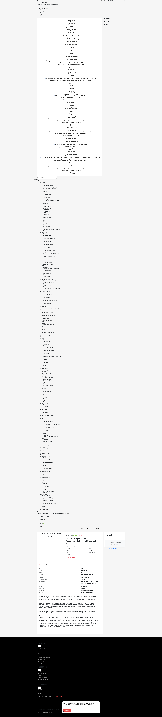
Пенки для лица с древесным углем (51, 424)
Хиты (42, 11)
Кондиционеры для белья (49, 498)
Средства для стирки (72, 152)
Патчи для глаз (46, 211)
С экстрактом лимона (48, 442)
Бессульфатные (47, 341)
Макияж (71, 85)
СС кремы (45, 406)
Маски (72, 21)
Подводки (45, 389)
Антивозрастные (47, 194)
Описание (41, 564)
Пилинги (72, 105)
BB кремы (45, 404)
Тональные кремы (47, 380)
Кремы (72, 26)
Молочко (45, 470)
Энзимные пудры (72, 117)
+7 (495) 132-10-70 (121, 0)
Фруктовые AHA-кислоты (72, 37)
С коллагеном (46, 196)
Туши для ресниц (47, 391)
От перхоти (45, 339)
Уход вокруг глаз (72, 43)
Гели (72, 50)
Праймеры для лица (48, 377)
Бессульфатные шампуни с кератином (52, 351)
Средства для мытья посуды (72, 155)
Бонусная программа (47, 0)
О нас (39, 671)
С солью (45, 488)
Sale (41, 14)
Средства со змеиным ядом (49, 286)
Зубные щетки (71, 143)
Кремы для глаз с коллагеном (50, 255)
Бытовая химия (71, 151)
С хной (44, 355)
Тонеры (72, 30)
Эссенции (71, 55)
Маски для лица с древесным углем (51, 190)
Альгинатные (46, 214)
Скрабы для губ (46, 297)
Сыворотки (72, 23)
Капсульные (46, 274)
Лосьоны (72, 46)
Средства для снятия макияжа (72, 94)
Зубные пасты (71, 140)
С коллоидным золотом (48, 199)
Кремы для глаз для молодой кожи (51, 253)
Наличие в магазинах (51, 564)
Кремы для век (46, 258)
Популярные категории (72, 27)
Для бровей (72, 92)
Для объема (46, 353)
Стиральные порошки (48, 500)
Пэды (72, 33)
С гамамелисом (46, 302)
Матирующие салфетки (48, 385)
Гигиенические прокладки (72, 141)
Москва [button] (38, 0)
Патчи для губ (46, 292)
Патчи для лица (46, 218)
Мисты (72, 52)
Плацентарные (46, 276)
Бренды (42, 9)
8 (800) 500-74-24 (112, 0)
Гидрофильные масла (72, 44)
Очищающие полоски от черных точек (52, 229)
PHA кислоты (72, 38)
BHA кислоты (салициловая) (72, 40)
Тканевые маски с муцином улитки (51, 187)
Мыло (72, 110)
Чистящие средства (72, 154)
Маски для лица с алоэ (48, 193)
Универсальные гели (48, 462)
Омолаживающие (47, 233)
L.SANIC (91, 550)
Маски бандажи (46, 227)
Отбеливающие (46, 205)
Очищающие (46, 420)
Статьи (39, 691)
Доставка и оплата (44, 516)
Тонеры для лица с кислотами (50, 300)
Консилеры (45, 383)
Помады (45, 397)
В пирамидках (46, 439)
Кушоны (45, 407)
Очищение (71, 102)
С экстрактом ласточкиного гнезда (51, 268)
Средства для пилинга (48, 282)
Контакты (42, 15)
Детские (45, 485)
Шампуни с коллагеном (48, 350)
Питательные (46, 259)
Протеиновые (46, 197)
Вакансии (55, 0)
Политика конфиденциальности (45, 712)
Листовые (45, 230)
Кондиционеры (72, 73)
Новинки (42, 12)
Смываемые (46, 212)
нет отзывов (80, 535)
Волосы (71, 67)
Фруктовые (45, 433)
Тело (71, 125)
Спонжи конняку (72, 116)
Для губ (72, 89)
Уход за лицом (71, 20)
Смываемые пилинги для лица (50, 436)
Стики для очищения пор (72, 41)
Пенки (71, 104)
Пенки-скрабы (46, 430)
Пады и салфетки (72, 113)
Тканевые (45, 220)
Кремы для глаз (72, 24)
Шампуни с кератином (48, 342)
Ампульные (46, 249)
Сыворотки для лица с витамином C (51, 246)
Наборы (72, 165)
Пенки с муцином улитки (49, 429)
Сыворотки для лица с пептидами (51, 239)
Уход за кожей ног (72, 128)
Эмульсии (72, 32)
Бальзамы (72, 75)
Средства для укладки (72, 76)
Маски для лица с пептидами (50, 202)
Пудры (44, 382)
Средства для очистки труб (49, 503)
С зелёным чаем (47, 217)
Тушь (44, 414)
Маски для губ (46, 295)
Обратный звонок (104, 0)
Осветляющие (46, 271)
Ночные (45, 223)
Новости (40, 689)
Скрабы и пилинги (47, 468)
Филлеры (72, 58)
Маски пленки (46, 226)
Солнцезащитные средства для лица (52, 288)
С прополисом (46, 486)
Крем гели (45, 277)
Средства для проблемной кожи (50, 280)
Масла (44, 367)
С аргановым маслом (48, 347)
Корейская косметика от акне (72, 35)
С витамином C (46, 209)
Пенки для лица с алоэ (48, 427)
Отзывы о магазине (42, 677)
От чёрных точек (47, 208)
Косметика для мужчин (48, 289)
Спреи (71, 53)
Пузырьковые (46, 224)
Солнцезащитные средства (72, 49)
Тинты (44, 401)
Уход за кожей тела (72, 127)
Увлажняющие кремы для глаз (50, 256)
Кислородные (46, 203)
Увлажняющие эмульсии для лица (51, 308)
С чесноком (46, 345)
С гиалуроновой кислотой (49, 250)
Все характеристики (70, 557)
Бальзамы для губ (47, 294)
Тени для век (46, 394)
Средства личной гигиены (71, 138)
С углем (45, 489)
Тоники (72, 47)
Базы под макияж (47, 379)
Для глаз (72, 88)
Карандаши (46, 392)
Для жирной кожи (47, 303)
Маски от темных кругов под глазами (51, 200)
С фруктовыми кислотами (49, 238)
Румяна (45, 386)
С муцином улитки (47, 215)
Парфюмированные (48, 457)
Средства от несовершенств (72, 56)
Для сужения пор (47, 206)
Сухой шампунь (72, 72)
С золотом (45, 243)
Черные (45, 191)
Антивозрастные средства (49, 283)
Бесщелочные (46, 348)
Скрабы (72, 107)
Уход (72, 70)
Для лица (72, 86)
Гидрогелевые (46, 221)
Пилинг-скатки (46, 435)
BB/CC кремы (72, 91)
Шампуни (72, 69)
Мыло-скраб (46, 445)
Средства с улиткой (47, 285)
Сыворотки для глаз (48, 264)
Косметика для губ (71, 29)
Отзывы (60, 564)
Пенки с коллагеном (48, 426)
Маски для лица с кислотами (50, 188)
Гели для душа (46, 459)
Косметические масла (72, 59)
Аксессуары (71, 164)
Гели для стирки (47, 497)
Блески (45, 400)
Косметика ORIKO (71, 173)
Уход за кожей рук (72, 130)
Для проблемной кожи (48, 185)
